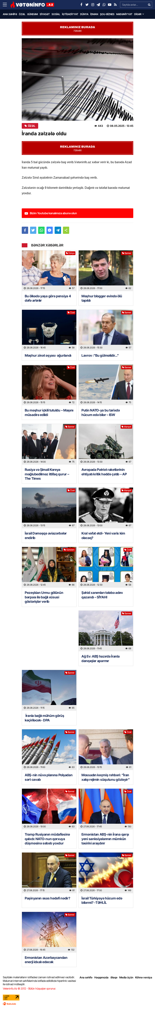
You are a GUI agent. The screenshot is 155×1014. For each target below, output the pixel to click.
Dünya (84, 14)
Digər (137, 14)
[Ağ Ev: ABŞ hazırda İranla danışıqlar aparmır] (106, 631)
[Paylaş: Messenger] (49, 230)
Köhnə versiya (143, 977)
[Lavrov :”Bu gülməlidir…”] (106, 330)
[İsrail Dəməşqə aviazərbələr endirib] (49, 508)
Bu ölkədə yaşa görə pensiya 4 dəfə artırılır (48, 298)
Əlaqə (113, 977)
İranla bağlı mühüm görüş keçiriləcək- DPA (44, 718)
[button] (66, 230)
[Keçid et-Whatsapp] (104, 4)
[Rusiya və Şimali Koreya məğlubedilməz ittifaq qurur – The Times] (49, 444)
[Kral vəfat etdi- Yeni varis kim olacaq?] (106, 508)
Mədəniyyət (124, 14)
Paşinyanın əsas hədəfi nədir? (47, 898)
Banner (128, 253)
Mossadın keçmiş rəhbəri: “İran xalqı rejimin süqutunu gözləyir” (105, 777)
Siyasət (45, 14)
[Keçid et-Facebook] (81, 4)
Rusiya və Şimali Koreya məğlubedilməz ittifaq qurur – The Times (47, 474)
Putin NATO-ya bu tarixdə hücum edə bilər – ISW (100, 412)
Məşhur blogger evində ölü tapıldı (101, 298)
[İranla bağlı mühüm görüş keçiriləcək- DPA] (49, 690)
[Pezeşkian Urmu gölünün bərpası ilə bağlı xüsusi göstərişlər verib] (49, 567)
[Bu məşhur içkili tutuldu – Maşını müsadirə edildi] (49, 385)
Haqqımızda (101, 977)
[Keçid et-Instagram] (92, 4)
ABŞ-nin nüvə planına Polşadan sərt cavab (48, 777)
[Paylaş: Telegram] (58, 230)
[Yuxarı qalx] (144, 1003)
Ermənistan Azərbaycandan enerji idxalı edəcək (46, 960)
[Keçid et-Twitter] (87, 4)
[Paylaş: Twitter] (33, 230)
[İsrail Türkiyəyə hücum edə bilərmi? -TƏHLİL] (106, 873)
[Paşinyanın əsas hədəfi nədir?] (49, 873)
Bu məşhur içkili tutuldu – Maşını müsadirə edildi (49, 412)
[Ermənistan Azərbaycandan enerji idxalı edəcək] (49, 932)
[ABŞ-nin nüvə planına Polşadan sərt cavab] (49, 749)
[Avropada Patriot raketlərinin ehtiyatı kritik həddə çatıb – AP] (106, 444)
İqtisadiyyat (70, 14)
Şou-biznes (107, 14)
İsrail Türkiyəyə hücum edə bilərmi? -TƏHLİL (101, 900)
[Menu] (6, 4)
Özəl (22, 14)
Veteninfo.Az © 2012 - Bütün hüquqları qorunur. (29, 988)
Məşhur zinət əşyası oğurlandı (48, 355)
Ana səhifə (10, 14)
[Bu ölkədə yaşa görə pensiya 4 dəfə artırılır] (49, 270)
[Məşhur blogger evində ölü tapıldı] (106, 270)
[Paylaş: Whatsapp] (41, 230)
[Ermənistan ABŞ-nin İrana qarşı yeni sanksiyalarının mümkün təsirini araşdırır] (106, 809)
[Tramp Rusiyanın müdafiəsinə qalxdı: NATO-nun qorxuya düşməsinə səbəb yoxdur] (49, 809)
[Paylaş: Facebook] (25, 230)
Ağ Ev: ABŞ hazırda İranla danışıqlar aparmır (100, 658)
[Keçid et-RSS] (115, 4)
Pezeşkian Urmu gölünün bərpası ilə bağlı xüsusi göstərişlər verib (44, 597)
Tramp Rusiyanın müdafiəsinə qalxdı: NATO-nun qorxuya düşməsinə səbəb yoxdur (47, 838)
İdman (94, 14)
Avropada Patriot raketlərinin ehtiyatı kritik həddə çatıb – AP (104, 472)
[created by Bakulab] (77, 1003)
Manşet (127, 426)
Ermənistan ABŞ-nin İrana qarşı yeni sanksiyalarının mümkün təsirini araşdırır (105, 838)
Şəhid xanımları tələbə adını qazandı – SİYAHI (102, 595)
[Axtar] (149, 5)
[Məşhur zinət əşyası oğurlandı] (49, 330)
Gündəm (32, 14)
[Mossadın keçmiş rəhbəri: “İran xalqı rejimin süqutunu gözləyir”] (106, 749)
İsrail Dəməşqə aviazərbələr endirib (46, 535)
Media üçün (126, 977)
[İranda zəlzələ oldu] (77, 79)
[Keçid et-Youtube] (109, 4)
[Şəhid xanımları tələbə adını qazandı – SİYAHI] (106, 567)
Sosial (56, 14)
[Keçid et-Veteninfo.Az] (32, 5)
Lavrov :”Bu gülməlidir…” (100, 355)
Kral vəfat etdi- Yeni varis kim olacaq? (103, 535)
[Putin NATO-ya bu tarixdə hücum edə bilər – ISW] (106, 385)
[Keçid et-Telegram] (98, 4)
